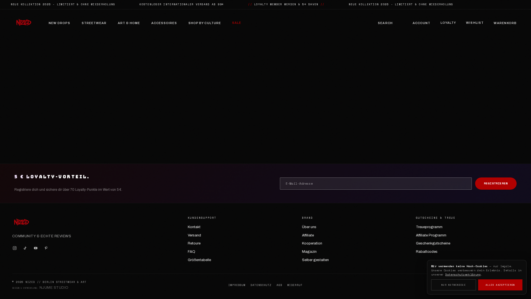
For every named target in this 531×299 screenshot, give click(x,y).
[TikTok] (25, 248)
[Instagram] (14, 248)
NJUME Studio (54, 288)
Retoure (194, 243)
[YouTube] (35, 248)
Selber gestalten (315, 260)
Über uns (309, 227)
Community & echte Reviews (41, 236)
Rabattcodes (427, 252)
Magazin (309, 252)
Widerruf (295, 285)
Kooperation (312, 243)
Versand (194, 235)
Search (385, 23)
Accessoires (164, 23)
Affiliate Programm (431, 235)
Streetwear (94, 23)
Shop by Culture (204, 23)
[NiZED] (23, 23)
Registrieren (496, 183)
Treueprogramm (429, 227)
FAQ (191, 252)
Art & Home (129, 23)
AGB (279, 285)
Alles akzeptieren (500, 285)
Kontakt (194, 227)
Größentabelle (199, 260)
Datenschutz (261, 285)
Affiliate (308, 235)
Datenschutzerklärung (463, 274)
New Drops (60, 23)
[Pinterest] (46, 248)
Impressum (237, 285)
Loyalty (448, 22)
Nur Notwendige (453, 285)
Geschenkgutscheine (433, 243)
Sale (236, 22)
